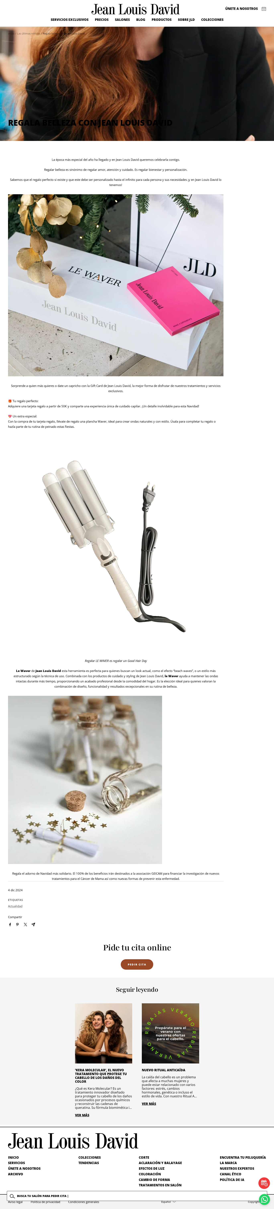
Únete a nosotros (241, 8)
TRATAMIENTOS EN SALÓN (160, 1185)
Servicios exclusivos (69, 19)
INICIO (13, 1157)
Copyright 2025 (257, 1202)
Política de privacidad (45, 1202)
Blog (140, 19)
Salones (122, 19)
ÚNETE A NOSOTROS (24, 1168)
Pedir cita (137, 964)
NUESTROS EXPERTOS (237, 1168)
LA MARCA (228, 1163)
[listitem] (10, 924)
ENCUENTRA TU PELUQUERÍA (243, 1157)
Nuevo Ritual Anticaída (163, 1070)
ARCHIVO (15, 1174)
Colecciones (212, 19)
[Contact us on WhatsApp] (264, 1199)
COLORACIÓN (150, 1174)
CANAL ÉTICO (230, 1174)
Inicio (11, 33)
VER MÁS (82, 1115)
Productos (162, 19)
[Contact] (264, 9)
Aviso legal (15, 1202)
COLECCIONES (89, 1157)
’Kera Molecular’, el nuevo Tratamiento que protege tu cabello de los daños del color (101, 1076)
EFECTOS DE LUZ (151, 1168)
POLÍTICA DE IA (232, 1180)
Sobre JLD (186, 19)
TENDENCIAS (88, 1163)
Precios (102, 19)
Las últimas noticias (28, 33)
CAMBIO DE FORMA (154, 1180)
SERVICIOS (16, 1163)
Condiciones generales (83, 1202)
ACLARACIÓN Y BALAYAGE (160, 1163)
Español (166, 1202)
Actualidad (15, 906)
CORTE (144, 1157)
